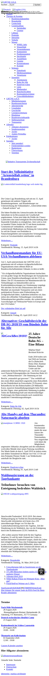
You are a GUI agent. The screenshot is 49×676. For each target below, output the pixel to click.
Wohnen (14, 68)
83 (16, 588)
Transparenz (16, 122)
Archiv (14, 131)
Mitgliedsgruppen (18, 101)
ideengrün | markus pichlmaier (13, 674)
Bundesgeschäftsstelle (20, 117)
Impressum (10, 664)
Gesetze (20, 30)
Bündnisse (15, 115)
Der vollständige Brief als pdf (13, 308)
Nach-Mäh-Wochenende (12, 607)
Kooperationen (23, 63)
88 (26, 588)
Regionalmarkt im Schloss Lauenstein (17, 625)
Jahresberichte (17, 106)
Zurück (8, 588)
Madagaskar (22, 89)
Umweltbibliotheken (25, 96)
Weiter (34, 588)
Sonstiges (15, 77)
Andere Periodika (18, 134)
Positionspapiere (23, 54)
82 (14, 588)
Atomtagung (22, 80)
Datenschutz (11, 667)
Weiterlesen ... (7, 240)
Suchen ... (5, 5)
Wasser (14, 42)
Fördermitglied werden (20, 146)
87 (24, 588)
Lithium (14, 33)
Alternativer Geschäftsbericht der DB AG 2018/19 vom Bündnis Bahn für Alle (24, 324)
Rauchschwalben (24, 92)
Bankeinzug (16, 148)
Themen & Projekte (14, 16)
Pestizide (15, 35)
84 (18, 588)
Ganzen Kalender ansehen (12, 646)
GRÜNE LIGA (12, 99)
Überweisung (17, 150)
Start (3, 588)
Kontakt (20, 66)
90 (31, 588)
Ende (39, 588)
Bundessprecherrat (19, 103)
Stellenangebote (18, 120)
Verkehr (14, 40)
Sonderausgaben (18, 129)
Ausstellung (22, 59)
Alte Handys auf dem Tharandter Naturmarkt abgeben (23, 415)
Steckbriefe (21, 56)
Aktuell (9, 14)
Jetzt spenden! (17, 143)
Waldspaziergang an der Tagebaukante (17, 476)
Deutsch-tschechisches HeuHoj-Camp (17, 617)
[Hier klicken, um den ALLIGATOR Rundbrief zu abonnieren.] (24, 656)
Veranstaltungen (23, 49)
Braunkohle (16, 21)
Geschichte (16, 110)
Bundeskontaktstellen (20, 19)
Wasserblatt (21, 47)
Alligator (10, 124)
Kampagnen (22, 52)
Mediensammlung (24, 73)
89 (29, 588)
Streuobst (15, 37)
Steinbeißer (21, 28)
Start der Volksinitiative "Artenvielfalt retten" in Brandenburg (17, 175)
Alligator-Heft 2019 (14, 576)
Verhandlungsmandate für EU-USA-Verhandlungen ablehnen (21, 254)
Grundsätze (16, 108)
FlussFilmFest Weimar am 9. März (20, 583)
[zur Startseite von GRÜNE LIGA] (8, 2)
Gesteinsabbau (17, 26)
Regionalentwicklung (25, 94)
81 (12, 588)
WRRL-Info (22, 44)
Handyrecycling (23, 84)
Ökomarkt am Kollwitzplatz (13, 635)
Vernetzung (21, 75)
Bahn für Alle (22, 82)
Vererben (15, 153)
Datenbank (21, 70)
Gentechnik (16, 23)
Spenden (9, 141)
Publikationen (12, 136)
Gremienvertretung (19, 113)
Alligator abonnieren (19, 127)
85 (20, 588)
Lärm (19, 87)
